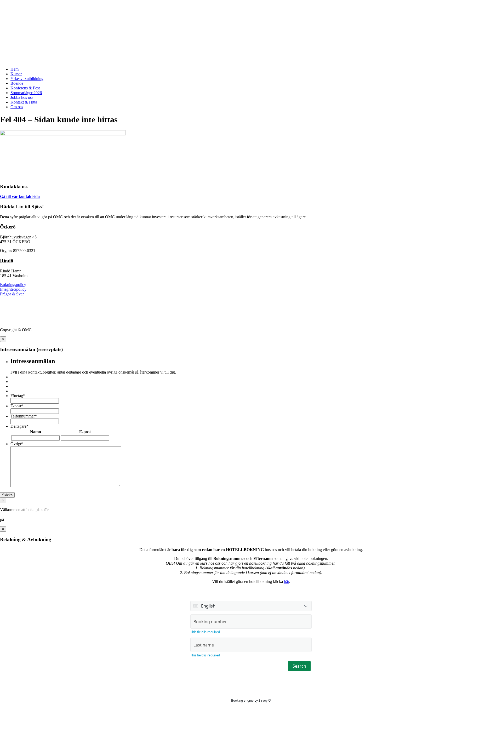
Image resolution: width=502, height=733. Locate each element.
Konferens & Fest (25, 88)
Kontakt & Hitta (23, 102)
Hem (14, 69)
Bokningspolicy (13, 284)
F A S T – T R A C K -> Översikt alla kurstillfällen (44, 6)
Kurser (16, 74)
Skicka (7, 495)
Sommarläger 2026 (26, 92)
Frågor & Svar (12, 294)
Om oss (16, 107)
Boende (16, 83)
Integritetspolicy (13, 289)
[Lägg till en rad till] (112, 438)
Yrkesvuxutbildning (26, 78)
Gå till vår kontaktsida (20, 196)
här (286, 581)
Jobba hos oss (21, 97)
